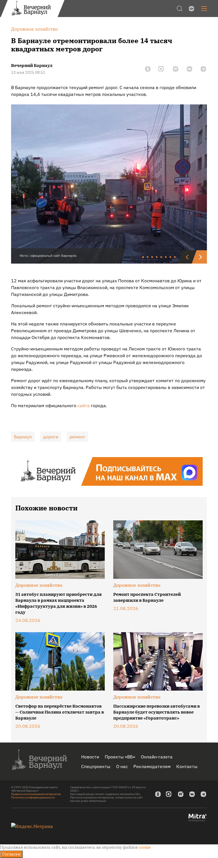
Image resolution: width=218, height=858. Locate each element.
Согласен (11, 854)
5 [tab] (161, 257)
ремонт (77, 436)
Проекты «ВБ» (120, 757)
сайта (83, 405)
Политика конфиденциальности (33, 797)
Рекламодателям (152, 766)
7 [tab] (170, 257)
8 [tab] (175, 257)
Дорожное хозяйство (38, 585)
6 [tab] (166, 257)
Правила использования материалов (36, 794)
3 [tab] (152, 257)
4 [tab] (157, 257)
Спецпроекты (95, 766)
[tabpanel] (109, 184)
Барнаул (23, 436)
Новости (90, 757)
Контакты (187, 766)
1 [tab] (143, 257)
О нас (122, 766)
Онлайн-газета (157, 757)
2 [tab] (147, 257)
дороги (50, 436)
